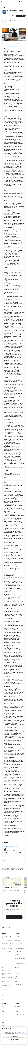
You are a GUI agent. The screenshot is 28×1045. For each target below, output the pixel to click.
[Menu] (19, 2)
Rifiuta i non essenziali (14, 1039)
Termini (16, 1011)
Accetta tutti (14, 1036)
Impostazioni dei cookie (20, 1017)
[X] (16, 1)
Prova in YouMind (20, 15)
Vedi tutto (22, 874)
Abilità (4, 7)
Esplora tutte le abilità (13, 917)
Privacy (16, 1009)
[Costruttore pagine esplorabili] (12, 885)
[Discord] (13, 1)
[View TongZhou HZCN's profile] (24, 892)
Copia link (11, 15)
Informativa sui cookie (20, 1014)
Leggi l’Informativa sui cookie (20, 1033)
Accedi (24, 2)
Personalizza (14, 1041)
